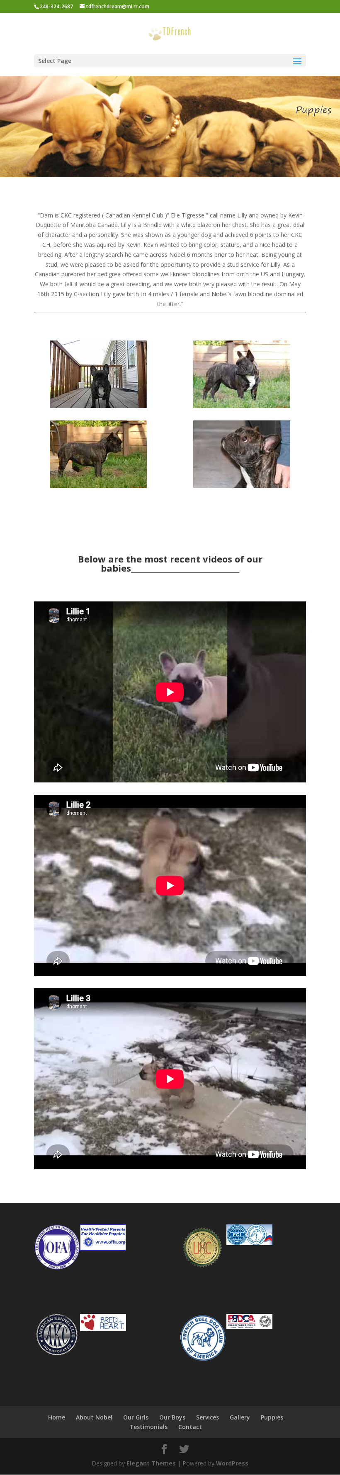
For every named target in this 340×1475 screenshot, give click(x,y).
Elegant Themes (151, 1463)
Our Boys (172, 1417)
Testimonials (148, 1427)
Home (56, 1417)
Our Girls (135, 1417)
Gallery (240, 1417)
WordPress (232, 1463)
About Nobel (94, 1417)
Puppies (272, 1417)
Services (207, 1417)
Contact (190, 1427)
